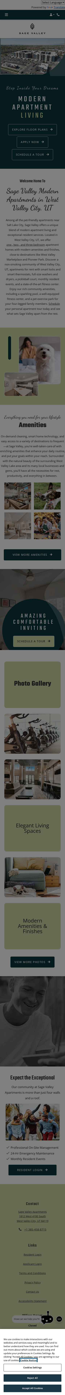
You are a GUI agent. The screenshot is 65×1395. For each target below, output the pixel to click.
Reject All (32, 1378)
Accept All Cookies (32, 1388)
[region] (32, 1362)
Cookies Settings (32, 1367)
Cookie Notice (28, 1360)
